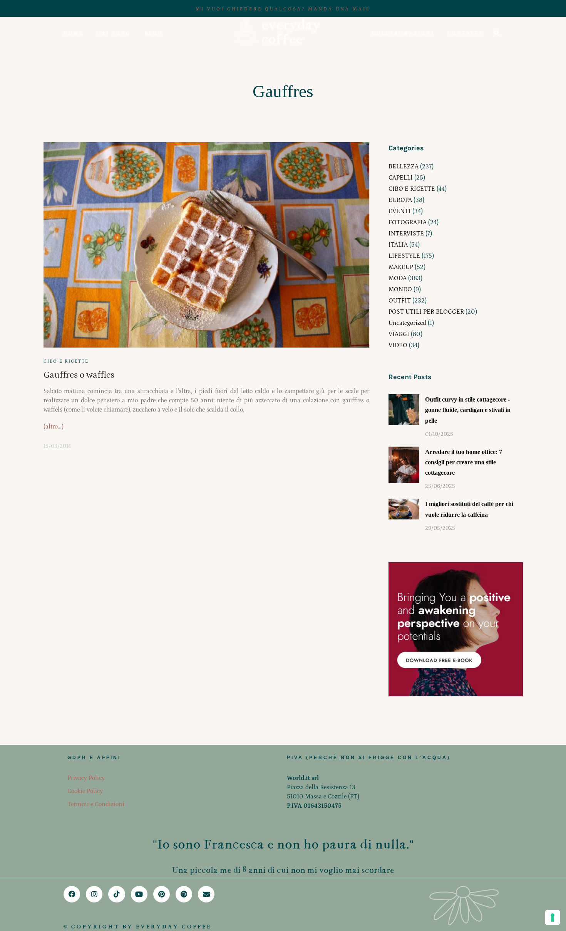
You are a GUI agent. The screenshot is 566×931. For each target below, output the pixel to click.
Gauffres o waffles (79, 375)
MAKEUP (400, 267)
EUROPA (400, 200)
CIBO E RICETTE (66, 361)
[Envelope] (206, 894)
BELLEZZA (403, 166)
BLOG (153, 33)
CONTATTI (464, 33)
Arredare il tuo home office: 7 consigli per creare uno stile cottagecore (463, 462)
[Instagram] (94, 894)
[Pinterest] (161, 894)
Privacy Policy (86, 778)
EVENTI (399, 211)
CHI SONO (114, 33)
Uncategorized (407, 322)
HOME (74, 33)
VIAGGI (398, 334)
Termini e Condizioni (95, 804)
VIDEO (397, 345)
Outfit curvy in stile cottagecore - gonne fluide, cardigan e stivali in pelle (468, 409)
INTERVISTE (406, 233)
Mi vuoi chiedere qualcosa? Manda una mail (283, 9)
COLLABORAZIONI (403, 33)
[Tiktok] (116, 894)
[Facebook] (72, 894)
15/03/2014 (57, 446)
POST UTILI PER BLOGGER (426, 311)
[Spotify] (184, 894)
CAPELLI (400, 177)
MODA (397, 278)
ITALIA (398, 244)
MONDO (400, 289)
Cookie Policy (85, 791)
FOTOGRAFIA (407, 222)
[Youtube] (139, 894)
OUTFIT (399, 300)
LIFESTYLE (404, 255)
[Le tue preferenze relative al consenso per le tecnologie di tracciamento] (552, 917)
